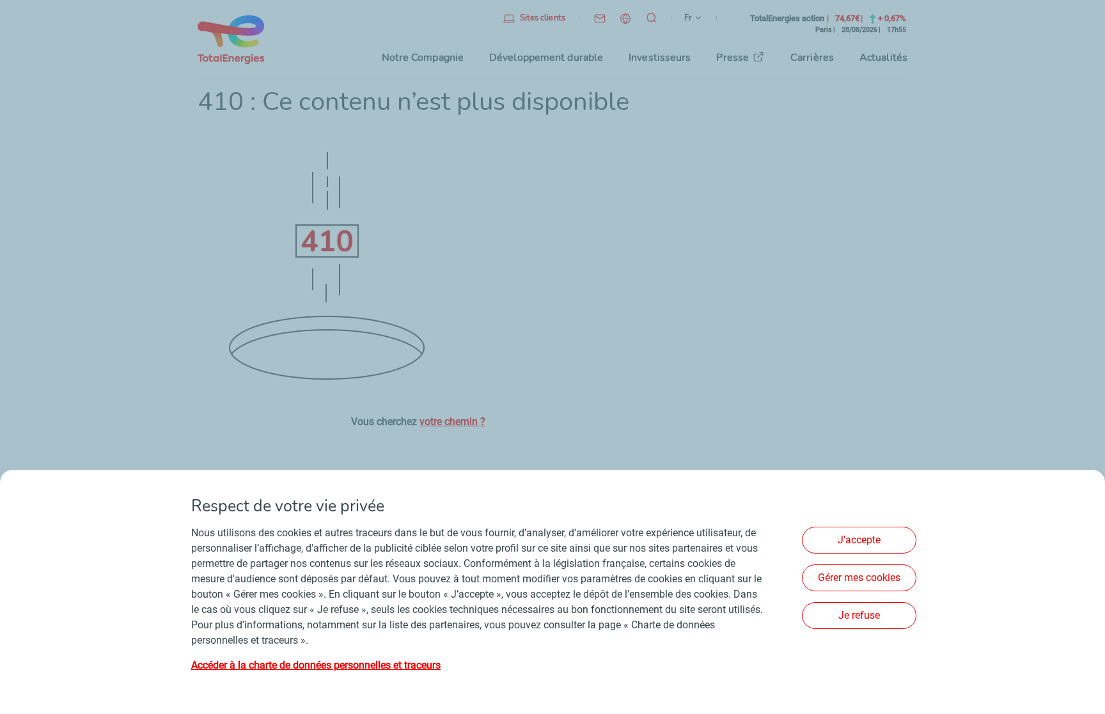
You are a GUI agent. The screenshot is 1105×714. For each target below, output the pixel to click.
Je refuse (859, 615)
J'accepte (859, 540)
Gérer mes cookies (859, 577)
